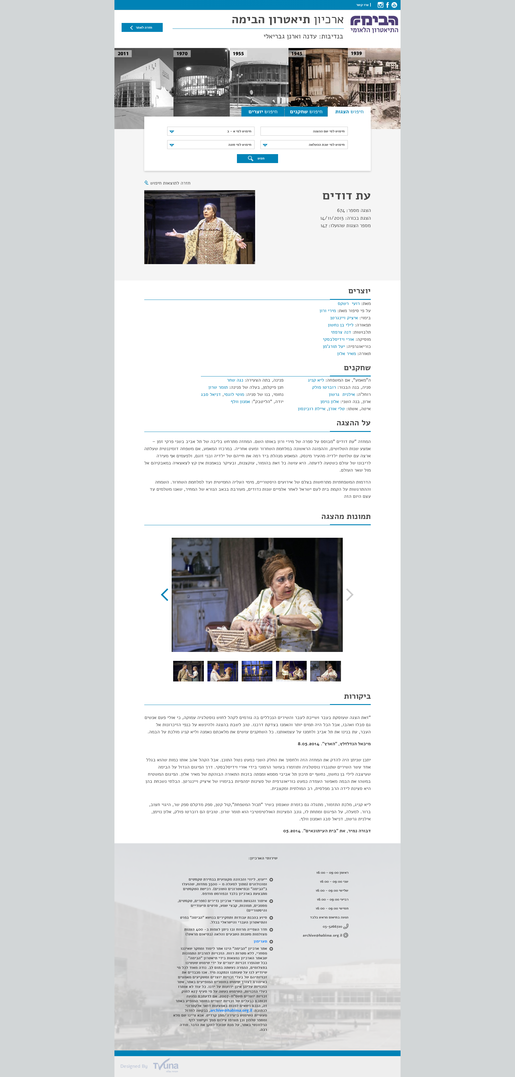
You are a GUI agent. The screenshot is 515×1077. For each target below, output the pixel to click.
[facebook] (387, 4)
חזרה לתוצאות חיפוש (170, 183)
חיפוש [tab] (349, 111)
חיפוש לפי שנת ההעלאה (327, 144)
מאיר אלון (346, 353)
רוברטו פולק (324, 387)
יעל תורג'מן (334, 346)
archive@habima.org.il (322, 935)
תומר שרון (218, 387)
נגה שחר (235, 380)
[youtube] (394, 4)
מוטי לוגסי (234, 394)
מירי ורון (327, 310)
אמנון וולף (240, 401)
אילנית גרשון (342, 394)
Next (167, 594)
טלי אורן (336, 408)
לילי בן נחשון (340, 325)
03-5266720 (332, 926)
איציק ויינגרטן (344, 317)
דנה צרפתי (341, 332)
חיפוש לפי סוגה (239, 144)
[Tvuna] (260, 1067)
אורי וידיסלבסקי (338, 339)
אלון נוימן (329, 401)
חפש (260, 158)
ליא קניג (316, 380)
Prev (347, 594)
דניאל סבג (211, 394)
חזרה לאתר (144, 27)
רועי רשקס (349, 303)
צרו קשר (362, 4)
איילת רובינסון (311, 408)
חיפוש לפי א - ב (239, 131)
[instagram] (380, 4)
